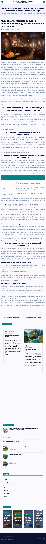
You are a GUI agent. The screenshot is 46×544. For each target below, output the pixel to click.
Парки (5, 479)
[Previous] (40, 507)
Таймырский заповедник (9, 436)
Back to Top (42, 538)
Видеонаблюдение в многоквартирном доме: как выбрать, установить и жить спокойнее (23, 429)
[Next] (42, 507)
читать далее (8, 360)
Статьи (5, 496)
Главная (3, 13)
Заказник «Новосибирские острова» (28, 519)
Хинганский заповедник (17, 519)
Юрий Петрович (6, 29)
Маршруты (6, 485)
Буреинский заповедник (15, 454)
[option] (7, 519)
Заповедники (7, 482)
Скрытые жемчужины (9, 487)
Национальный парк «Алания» (16, 462)
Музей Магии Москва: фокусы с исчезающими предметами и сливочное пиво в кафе (25, 13)
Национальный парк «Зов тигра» (11, 441)
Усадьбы (6, 490)
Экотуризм (6, 493)
